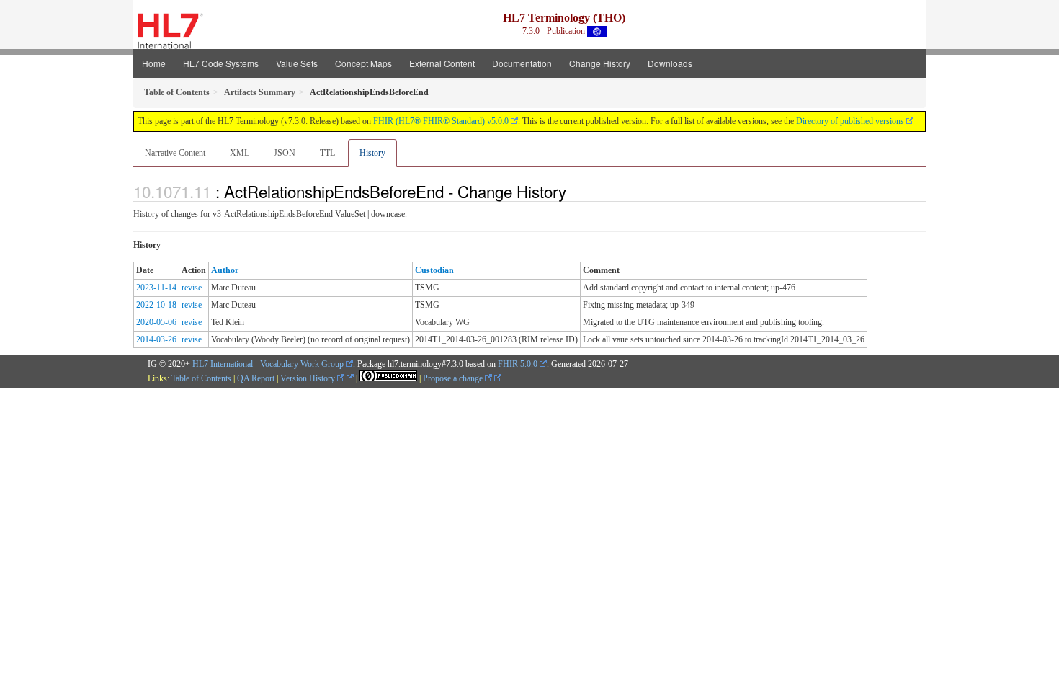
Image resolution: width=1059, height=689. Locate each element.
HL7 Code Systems (221, 63)
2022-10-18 (156, 305)
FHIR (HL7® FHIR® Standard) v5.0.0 (441, 121)
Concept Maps (363, 63)
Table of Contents (201, 378)
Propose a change (454, 378)
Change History (599, 63)
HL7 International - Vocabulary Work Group (268, 364)
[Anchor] (574, 191)
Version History (308, 378)
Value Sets (297, 63)
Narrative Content (175, 153)
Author (224, 270)
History (372, 153)
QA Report (255, 378)
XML (239, 153)
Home (154, 63)
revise (192, 288)
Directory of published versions (850, 121)
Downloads (670, 63)
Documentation (522, 63)
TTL (327, 153)
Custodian (434, 270)
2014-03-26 (156, 339)
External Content (442, 63)
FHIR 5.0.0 (517, 364)
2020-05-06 (156, 322)
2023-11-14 (156, 288)
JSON (284, 153)
